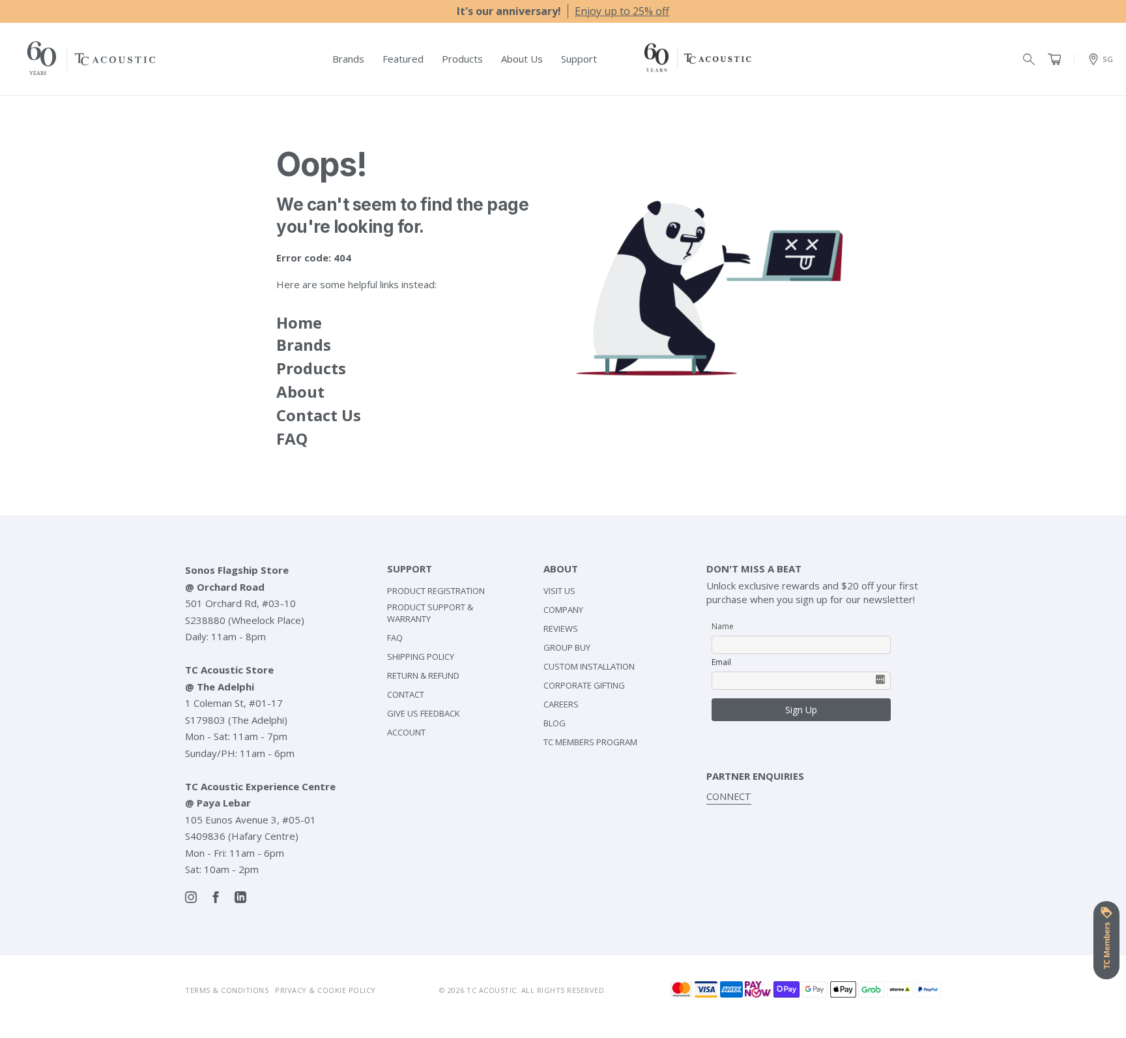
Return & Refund (423, 675)
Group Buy (566, 647)
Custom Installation (589, 666)
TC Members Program (590, 742)
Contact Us (318, 415)
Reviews (560, 628)
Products (311, 368)
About (300, 391)
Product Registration (436, 591)
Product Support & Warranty (430, 613)
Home (299, 322)
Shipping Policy (420, 656)
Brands (303, 344)
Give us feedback (423, 713)
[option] (563, 11)
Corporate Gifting (584, 685)
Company (563, 609)
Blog (554, 723)
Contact (405, 694)
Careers (561, 704)
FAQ (292, 438)
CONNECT (728, 796)
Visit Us (559, 591)
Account (406, 732)
